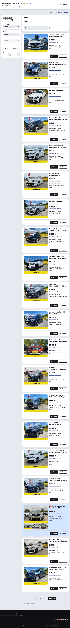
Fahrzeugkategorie (8, 17)
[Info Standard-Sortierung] (49, 28)
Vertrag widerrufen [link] (17, 613)
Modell (5, 38)
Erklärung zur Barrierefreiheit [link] (56, 613)
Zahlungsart (6, 46)
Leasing (15, 48)
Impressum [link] (4, 613)
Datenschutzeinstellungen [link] (39, 613)
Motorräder (54, 625)
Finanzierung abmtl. (55, 42)
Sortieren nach (28, 25)
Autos (47, 625)
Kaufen (7, 48)
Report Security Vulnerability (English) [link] (11, 615)
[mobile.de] (64, 620)
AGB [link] (10, 613)
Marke (4, 31)
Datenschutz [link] (27, 613)
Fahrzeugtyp (6, 24)
